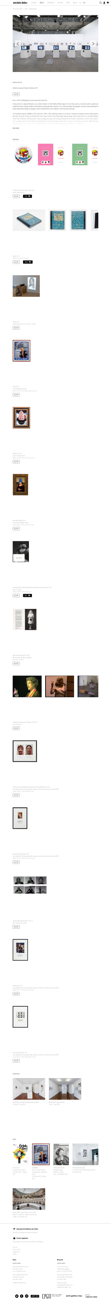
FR (80, 3)
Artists (42, 3)
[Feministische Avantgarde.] (61, 1154)
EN (84, 3)
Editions (34, 3)
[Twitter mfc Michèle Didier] (17, 1296)
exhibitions (50, 3)
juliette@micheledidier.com (65, 1285)
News (68, 3)
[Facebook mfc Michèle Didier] (22, 1296)
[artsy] (34, 1296)
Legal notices (16, 1252)
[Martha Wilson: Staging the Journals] (65, 1089)
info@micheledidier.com (19, 1283)
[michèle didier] (20, 2)
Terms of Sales (16, 1249)
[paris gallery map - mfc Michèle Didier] (74, 1296)
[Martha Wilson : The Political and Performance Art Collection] (29, 1089)
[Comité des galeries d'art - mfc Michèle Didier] (52, 1296)
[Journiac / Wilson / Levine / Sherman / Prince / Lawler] (29, 1199)
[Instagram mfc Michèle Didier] (26, 1296)
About (75, 3)
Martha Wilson (33, 9)
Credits (14, 1254)
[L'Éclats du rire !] (21, 1154)
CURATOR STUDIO (91, 1297)
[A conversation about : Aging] (88, 1154)
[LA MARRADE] (41, 1154)
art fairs (60, 3)
